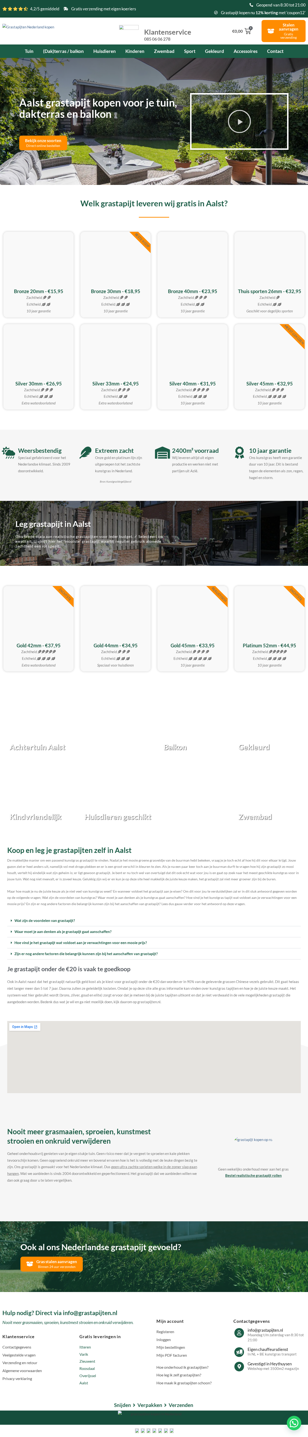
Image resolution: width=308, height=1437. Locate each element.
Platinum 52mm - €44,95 (269, 645)
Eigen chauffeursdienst (268, 1349)
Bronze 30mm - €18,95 (115, 291)
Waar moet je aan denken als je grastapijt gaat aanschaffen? (62, 931)
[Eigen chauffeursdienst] (239, 1352)
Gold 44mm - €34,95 (116, 645)
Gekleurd (214, 51)
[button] (239, 121)
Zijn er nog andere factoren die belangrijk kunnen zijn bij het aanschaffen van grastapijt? (86, 954)
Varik (83, 1354)
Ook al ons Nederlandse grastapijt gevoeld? (100, 1247)
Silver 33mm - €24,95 (115, 383)
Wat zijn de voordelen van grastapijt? (44, 920)
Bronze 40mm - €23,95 (192, 291)
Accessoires (245, 51)
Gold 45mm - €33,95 (193, 645)
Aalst (83, 1382)
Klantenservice (167, 34)
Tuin (29, 51)
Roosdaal (87, 1368)
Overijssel (87, 1375)
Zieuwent (87, 1361)
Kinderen (134, 51)
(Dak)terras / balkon (63, 51)
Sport (189, 51)
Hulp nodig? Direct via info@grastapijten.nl (59, 1312)
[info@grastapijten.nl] (239, 1333)
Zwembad (164, 51)
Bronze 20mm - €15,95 (38, 291)
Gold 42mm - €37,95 (39, 645)
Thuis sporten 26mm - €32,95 (269, 291)
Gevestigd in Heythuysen (270, 1363)
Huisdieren (104, 51)
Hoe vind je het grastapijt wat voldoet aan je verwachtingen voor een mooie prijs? (80, 942)
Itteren (85, 1347)
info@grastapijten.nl (265, 1330)
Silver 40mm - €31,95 (192, 383)
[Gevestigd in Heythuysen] (239, 1366)
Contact (275, 51)
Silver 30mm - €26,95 (38, 383)
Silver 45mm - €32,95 (269, 383)
